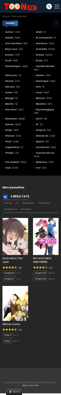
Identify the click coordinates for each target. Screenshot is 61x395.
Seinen (13, 124)
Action (12, 32)
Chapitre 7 (9, 278)
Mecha (11, 103)
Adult (40, 32)
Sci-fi (41, 118)
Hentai (12, 81)
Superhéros (14, 147)
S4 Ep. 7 (7, 341)
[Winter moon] (15, 303)
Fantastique (16, 66)
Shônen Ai (45, 135)
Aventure (44, 43)
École (41, 60)
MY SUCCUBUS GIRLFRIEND (42, 260)
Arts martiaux (16, 43)
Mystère (43, 103)
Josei (42, 92)
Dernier (8, 203)
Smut (12, 141)
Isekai (11, 92)
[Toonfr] (20, 6)
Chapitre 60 (41, 278)
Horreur (12, 86)
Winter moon (11, 324)
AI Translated (45, 37)
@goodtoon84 (30, 385)
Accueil (6, 16)
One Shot (14, 109)
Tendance (44, 203)
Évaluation (29, 203)
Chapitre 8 (9, 273)
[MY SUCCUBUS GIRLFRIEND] (46, 236)
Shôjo (12, 130)
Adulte (12, 37)
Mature (43, 98)
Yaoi (11, 167)
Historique (45, 81)
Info (39, 86)
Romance (15, 118)
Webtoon (44, 162)
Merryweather (19, 16)
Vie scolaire (15, 162)
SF (39, 124)
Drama (12, 54)
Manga (11, 98)
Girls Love (13, 75)
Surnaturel (45, 147)
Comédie (45, 49)
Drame (43, 54)
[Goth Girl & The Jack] (15, 236)
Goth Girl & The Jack (12, 260)
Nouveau (26, 209)
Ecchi (11, 60)
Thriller (12, 153)
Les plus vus (11, 209)
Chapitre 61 (40, 273)
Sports (42, 141)
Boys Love (14, 49)
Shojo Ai (43, 130)
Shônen (13, 135)
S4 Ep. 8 (7, 335)
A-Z (17, 203)
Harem (42, 75)
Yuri (40, 167)
